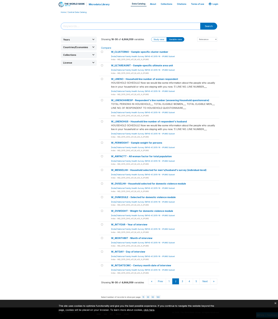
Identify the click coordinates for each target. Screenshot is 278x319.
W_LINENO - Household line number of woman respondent (144, 79)
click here (149, 309)
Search (209, 26)
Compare (106, 47)
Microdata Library (99, 4)
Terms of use (197, 4)
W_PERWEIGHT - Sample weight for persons (136, 142)
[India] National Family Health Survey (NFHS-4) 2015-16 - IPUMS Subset (143, 56)
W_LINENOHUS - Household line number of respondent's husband (149, 121)
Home (63, 12)
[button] (78, 39)
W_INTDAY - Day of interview (128, 251)
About (153, 4)
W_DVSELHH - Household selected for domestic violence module (148, 183)
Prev (160, 281)
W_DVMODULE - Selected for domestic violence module (143, 197)
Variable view (175, 39)
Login (215, 4)
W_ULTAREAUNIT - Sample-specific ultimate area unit (142, 65)
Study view (159, 39)
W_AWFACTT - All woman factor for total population (141, 156)
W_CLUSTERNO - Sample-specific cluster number (139, 51)
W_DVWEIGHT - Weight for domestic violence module (142, 210)
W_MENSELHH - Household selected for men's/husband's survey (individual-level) (158, 170)
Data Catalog (138, 4)
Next (205, 281)
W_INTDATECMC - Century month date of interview (141, 265)
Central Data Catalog (77, 12)
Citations (181, 4)
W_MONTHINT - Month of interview (131, 238)
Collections (166, 4)
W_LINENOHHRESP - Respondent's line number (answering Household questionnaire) (160, 100)
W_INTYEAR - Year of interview (129, 224)
